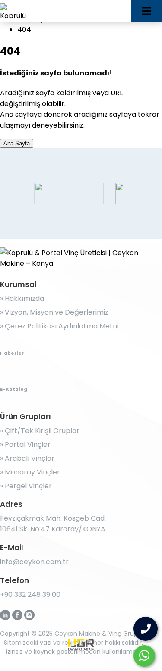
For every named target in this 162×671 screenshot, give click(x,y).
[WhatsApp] (144, 656)
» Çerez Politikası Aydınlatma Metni (59, 326)
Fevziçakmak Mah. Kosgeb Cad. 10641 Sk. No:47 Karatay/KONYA (53, 523)
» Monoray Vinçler (30, 472)
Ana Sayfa (16, 143)
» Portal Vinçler (25, 444)
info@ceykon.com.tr (34, 562)
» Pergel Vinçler (26, 486)
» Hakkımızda (22, 298)
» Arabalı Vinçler (27, 458)
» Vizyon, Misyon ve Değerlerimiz (54, 312)
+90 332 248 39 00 (30, 594)
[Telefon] (145, 629)
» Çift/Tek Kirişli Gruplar (39, 431)
